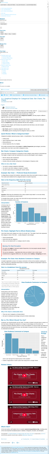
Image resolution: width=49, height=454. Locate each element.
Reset (2, 32)
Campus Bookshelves (16, 95)
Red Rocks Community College (31, 95)
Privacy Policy (20, 451)
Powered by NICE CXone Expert (18, 447)
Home (6, 95)
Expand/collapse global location (47, 95)
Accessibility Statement (35, 451)
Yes (14, 442)
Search (3, 93)
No (18, 442)
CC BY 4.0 (43, 433)
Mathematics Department (27, 435)
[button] (4, 72)
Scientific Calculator (6, 63)
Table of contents (43, 111)
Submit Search (3, 23)
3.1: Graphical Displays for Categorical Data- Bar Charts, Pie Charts (20, 433)
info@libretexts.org (14, 452)
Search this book (3, 20)
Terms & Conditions (27, 451)
